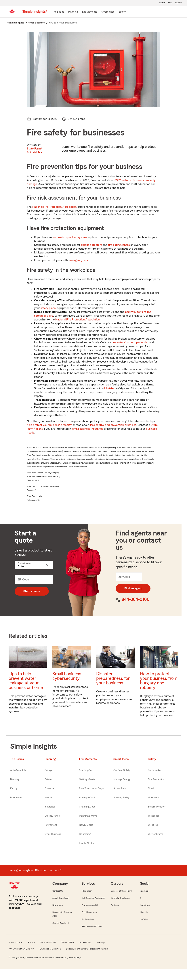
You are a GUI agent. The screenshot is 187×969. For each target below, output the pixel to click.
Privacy (31, 942)
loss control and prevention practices (113, 425)
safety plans (48, 308)
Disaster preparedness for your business (113, 678)
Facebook (144, 891)
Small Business (53, 834)
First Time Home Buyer (91, 788)
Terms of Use (67, 942)
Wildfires (153, 825)
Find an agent (133, 588)
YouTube (144, 919)
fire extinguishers (119, 244)
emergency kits (78, 260)
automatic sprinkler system (70, 237)
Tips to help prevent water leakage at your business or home (26, 681)
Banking (14, 779)
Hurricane (153, 797)
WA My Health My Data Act (21, 949)
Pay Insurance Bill (90, 905)
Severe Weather (156, 806)
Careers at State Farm (121, 891)
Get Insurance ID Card (92, 926)
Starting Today (121, 797)
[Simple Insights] (34, 13)
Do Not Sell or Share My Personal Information (87, 949)
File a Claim (87, 891)
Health (48, 797)
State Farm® (35, 150)
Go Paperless (88, 919)
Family (13, 788)
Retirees (115, 905)
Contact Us (57, 891)
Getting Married (87, 779)
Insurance (50, 806)
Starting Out (86, 770)
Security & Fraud (48, 942)
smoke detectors (91, 244)
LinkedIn (144, 912)
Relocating (85, 834)
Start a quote (31, 591)
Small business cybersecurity (66, 676)
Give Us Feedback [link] (60, 923)
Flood (151, 788)
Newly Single (86, 825)
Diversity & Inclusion (120, 898)
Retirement (51, 825)
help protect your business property (49, 425)
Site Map (100, 942)
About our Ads (15, 942)
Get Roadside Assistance (93, 898)
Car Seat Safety (121, 770)
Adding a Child (87, 797)
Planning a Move (88, 816)
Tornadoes (153, 816)
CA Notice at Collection (50, 949)
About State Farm (60, 898)
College (48, 770)
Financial (49, 788)
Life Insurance (52, 816)
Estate (48, 779)
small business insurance (87, 428)
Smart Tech (119, 788)
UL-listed (109, 388)
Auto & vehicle (18, 770)
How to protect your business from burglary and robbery (159, 681)
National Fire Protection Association (54, 206)
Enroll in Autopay (89, 912)
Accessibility (85, 942)
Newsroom (57, 905)
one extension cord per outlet (130, 342)
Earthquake (154, 770)
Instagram (145, 905)
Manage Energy (121, 779)
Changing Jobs (87, 806)
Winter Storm (155, 834)
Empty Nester (86, 843)
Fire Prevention (156, 779)
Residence (16, 797)
